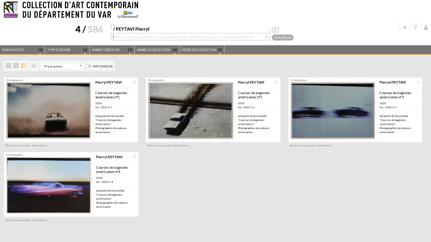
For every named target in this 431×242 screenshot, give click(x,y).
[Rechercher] (267, 37)
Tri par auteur (53, 66)
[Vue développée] (23, 66)
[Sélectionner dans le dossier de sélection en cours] (134, 82)
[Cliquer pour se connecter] (426, 27)
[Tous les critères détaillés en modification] (275, 30)
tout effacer (282, 37)
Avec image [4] (102, 66)
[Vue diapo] (16, 66)
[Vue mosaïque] (8, 66)
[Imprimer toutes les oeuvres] (33, 66)
